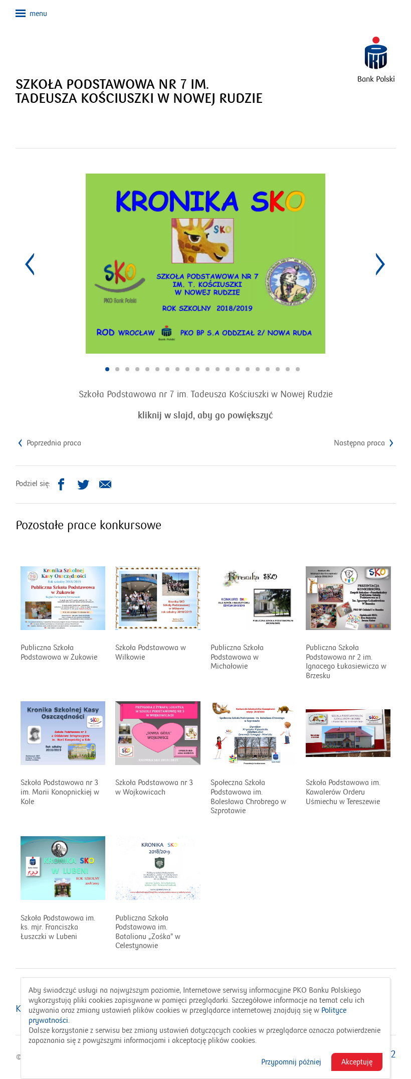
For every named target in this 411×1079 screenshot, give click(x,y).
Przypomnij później (291, 1061)
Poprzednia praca (53, 442)
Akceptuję (356, 1061)
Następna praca (360, 442)
